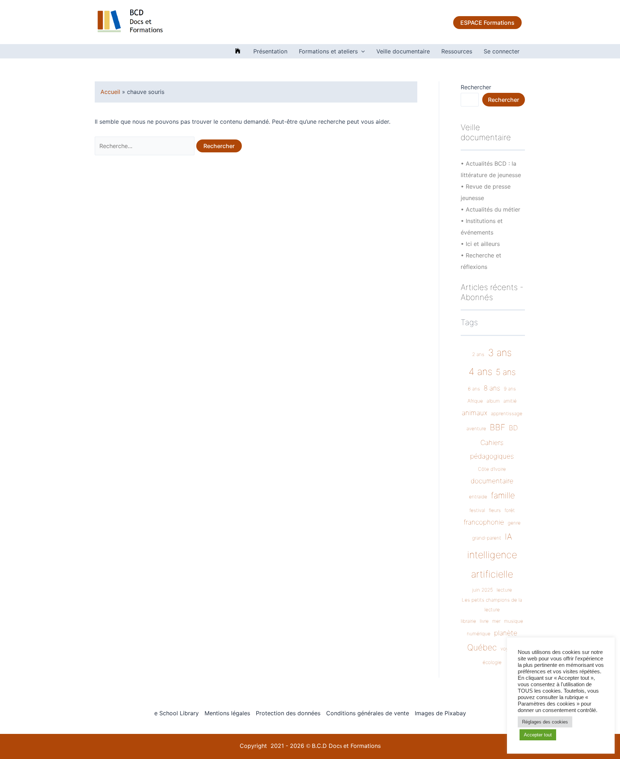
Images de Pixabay (440, 713)
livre (484, 621)
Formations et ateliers (328, 51)
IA (508, 537)
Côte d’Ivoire (492, 469)
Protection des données (288, 713)
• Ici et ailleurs (480, 243)
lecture (504, 590)
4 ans (480, 371)
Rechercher (476, 87)
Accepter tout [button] (538, 734)
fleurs (495, 510)
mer (496, 621)
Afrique (475, 401)
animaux (474, 413)
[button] (361, 51)
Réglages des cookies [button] (545, 722)
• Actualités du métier (490, 209)
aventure (476, 428)
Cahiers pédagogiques (492, 449)
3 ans (500, 352)
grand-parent (486, 538)
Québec (482, 647)
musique (513, 621)
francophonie (484, 522)
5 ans (506, 372)
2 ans (478, 354)
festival (477, 510)
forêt (509, 510)
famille (503, 495)
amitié (510, 401)
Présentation (270, 51)
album (493, 401)
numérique (478, 633)
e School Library (176, 713)
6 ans (474, 389)
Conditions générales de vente (367, 713)
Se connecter (502, 51)
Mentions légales (227, 713)
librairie (468, 621)
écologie (492, 662)
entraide (478, 496)
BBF (497, 427)
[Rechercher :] (145, 146)
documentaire (492, 481)
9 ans (510, 389)
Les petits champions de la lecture (492, 604)
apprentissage (506, 413)
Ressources (456, 51)
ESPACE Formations (487, 22)
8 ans (492, 388)
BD (513, 428)
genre (514, 523)
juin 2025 (482, 590)
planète (505, 633)
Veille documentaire (403, 51)
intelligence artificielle (492, 564)
